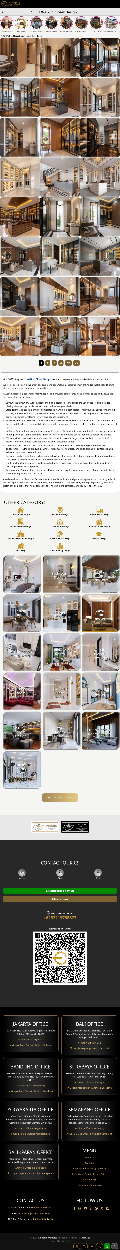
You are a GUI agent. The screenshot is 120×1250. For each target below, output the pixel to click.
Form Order (60, 899)
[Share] (99, 1246)
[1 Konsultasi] (107, 1246)
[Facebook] (75, 1208)
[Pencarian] (84, 1246)
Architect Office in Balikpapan (30, 1167)
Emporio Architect (47, 1237)
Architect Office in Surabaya (89, 1082)
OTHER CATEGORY (60, 797)
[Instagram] (80, 1208)
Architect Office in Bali (89, 1042)
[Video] (92, 1246)
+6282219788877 (60, 917)
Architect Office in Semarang (89, 1128)
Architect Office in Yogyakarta (30, 1128)
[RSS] (107, 1208)
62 (68, 363)
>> (76, 363)
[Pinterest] (96, 1208)
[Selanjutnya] (115, 1246)
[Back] (3, 11)
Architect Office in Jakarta (30, 1039)
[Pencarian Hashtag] (76, 1246)
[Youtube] (86, 1208)
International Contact (61, 890)
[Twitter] (102, 1209)
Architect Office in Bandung (30, 1085)
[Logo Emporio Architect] (10, 4)
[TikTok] (91, 1208)
